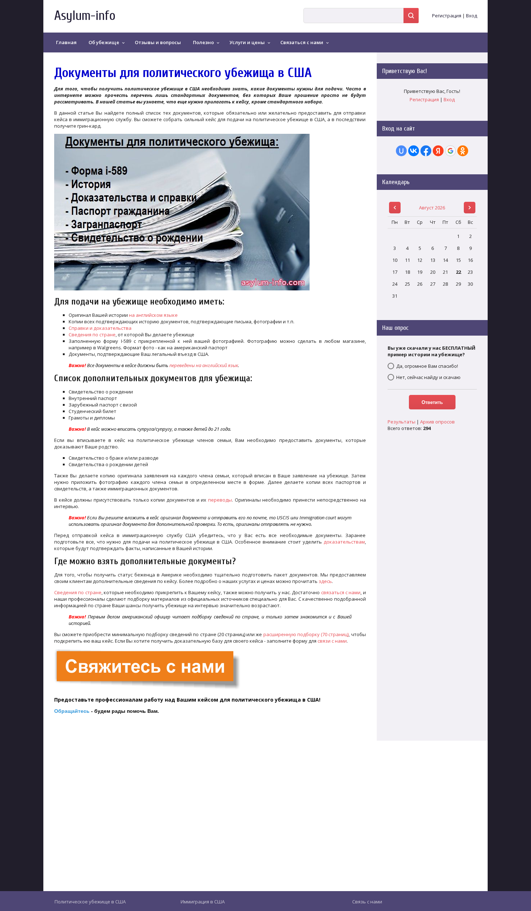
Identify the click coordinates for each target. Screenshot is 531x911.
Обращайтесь (72, 711)
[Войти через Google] (450, 150)
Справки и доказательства (100, 328)
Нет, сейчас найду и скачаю (428, 377)
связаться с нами (341, 592)
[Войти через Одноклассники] (462, 150)
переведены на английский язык (203, 365)
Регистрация (446, 15)
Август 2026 (432, 207)
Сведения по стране (92, 334)
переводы (220, 500)
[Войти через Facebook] (425, 150)
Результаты (401, 421)
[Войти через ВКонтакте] (413, 150)
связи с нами (332, 641)
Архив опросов (437, 421)
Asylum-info (85, 16)
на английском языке (153, 315)
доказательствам (344, 541)
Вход (471, 15)
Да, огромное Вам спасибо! (427, 366)
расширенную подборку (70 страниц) (306, 634)
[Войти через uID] (401, 150)
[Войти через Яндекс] (438, 150)
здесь (325, 581)
